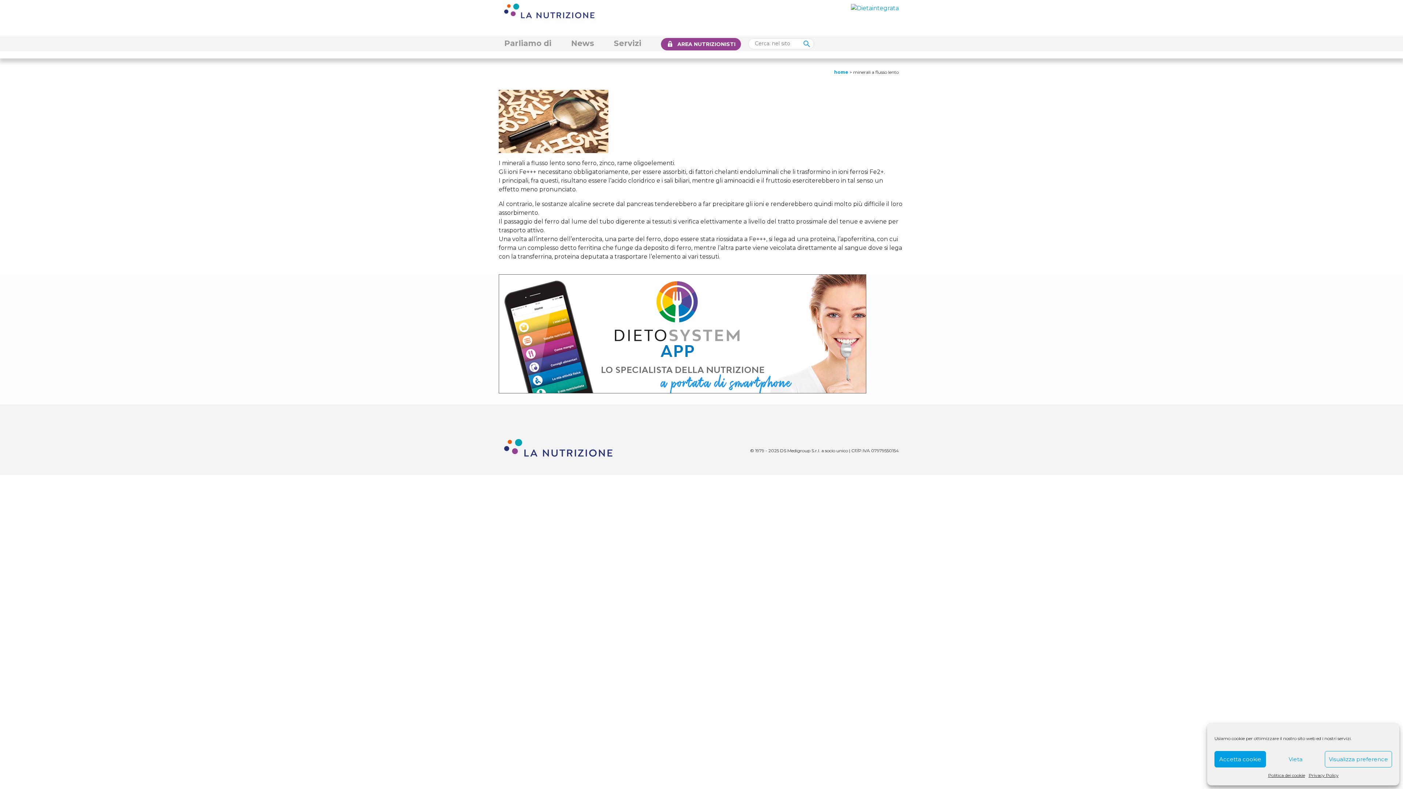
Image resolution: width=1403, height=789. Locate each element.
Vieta (1296, 759)
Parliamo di (527, 43)
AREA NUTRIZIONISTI (706, 44)
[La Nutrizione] (549, 10)
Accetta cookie (1240, 759)
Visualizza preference (1358, 759)
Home (841, 72)
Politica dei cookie (1286, 775)
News (582, 43)
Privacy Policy (1324, 775)
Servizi (627, 43)
